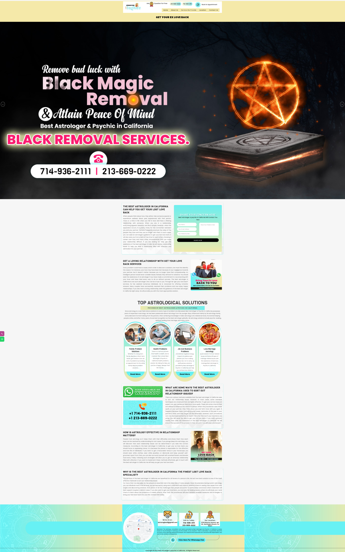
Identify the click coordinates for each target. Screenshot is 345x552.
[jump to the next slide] (342, 104)
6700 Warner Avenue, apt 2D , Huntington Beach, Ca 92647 (210, 524)
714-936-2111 (187, 4)
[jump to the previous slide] (3, 104)
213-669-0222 (175, 4)
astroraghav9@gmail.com (167, 522)
